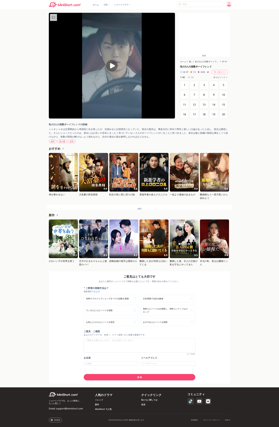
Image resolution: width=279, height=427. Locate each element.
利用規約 (194, 420)
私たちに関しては (149, 399)
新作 (97, 404)
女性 (72, 141)
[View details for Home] (64, 5)
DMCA (227, 420)
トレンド (99, 399)
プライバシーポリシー (211, 420)
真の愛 (62, 141)
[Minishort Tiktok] (190, 401)
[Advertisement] (204, 33)
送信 (143, 404)
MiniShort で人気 (103, 409)
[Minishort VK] (208, 401)
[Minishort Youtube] (199, 401)
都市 (53, 141)
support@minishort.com (69, 408)
